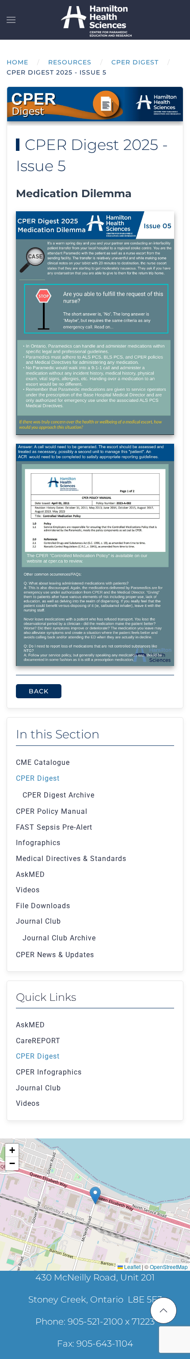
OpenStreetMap (169, 1266)
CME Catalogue (43, 762)
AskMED (30, 874)
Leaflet (132, 1266)
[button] (11, 20)
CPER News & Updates (55, 955)
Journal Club (38, 921)
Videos (28, 890)
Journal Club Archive (59, 938)
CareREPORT (38, 1041)
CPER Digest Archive (59, 795)
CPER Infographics (49, 1072)
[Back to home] (95, 20)
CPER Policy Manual (51, 811)
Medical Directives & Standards (71, 858)
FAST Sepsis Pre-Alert (54, 827)
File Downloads (43, 906)
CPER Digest (38, 778)
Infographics (38, 843)
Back (39, 691)
